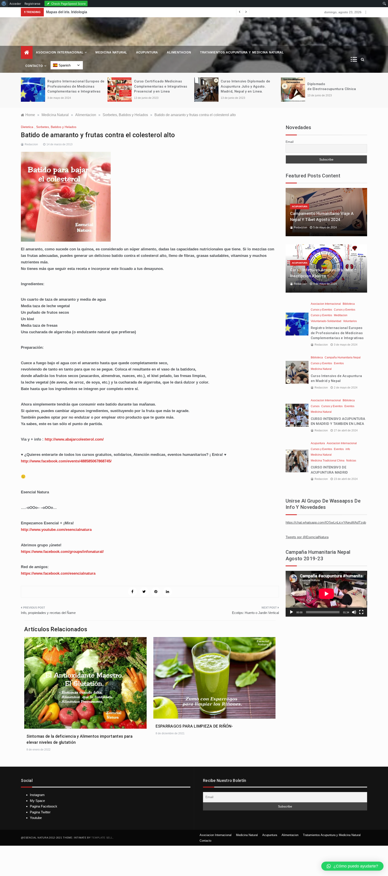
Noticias (351, 460)
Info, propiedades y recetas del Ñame (48, 613)
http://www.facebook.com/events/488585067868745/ (66, 461)
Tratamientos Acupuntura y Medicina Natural (242, 52)
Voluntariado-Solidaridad (326, 321)
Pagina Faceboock (43, 806)
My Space (37, 801)
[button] (352, 866)
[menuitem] (4, 3)
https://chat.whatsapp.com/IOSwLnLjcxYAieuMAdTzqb (326, 522)
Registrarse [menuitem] (32, 3)
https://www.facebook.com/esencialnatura (58, 573)
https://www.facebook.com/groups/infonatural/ (62, 551)
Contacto (34, 66)
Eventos (339, 363)
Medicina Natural (111, 52)
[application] (326, 594)
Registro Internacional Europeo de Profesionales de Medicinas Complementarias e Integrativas (75, 86)
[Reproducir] (291, 612)
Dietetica (27, 127)
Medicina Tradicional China (327, 460)
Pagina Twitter (40, 812)
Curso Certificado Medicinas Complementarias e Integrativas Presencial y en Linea (160, 86)
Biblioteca (349, 303)
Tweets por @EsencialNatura (307, 537)
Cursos (315, 406)
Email (289, 141)
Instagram (37, 795)
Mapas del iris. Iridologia (66, 12)
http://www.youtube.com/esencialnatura (56, 529)
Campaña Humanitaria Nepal (343, 357)
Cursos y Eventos (321, 309)
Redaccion (31, 144)
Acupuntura (147, 52)
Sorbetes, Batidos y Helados (56, 127)
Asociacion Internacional (59, 52)
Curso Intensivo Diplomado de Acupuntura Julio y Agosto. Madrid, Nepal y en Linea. (245, 86)
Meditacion (340, 315)
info (348, 449)
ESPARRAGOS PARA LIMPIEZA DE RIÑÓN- (194, 726)
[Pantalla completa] (361, 612)
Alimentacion (179, 52)
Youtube (36, 818)
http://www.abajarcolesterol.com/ (74, 439)
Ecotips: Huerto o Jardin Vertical (255, 613)
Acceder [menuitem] (15, 3)
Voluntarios (350, 321)
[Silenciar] (354, 612)
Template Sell (101, 837)
